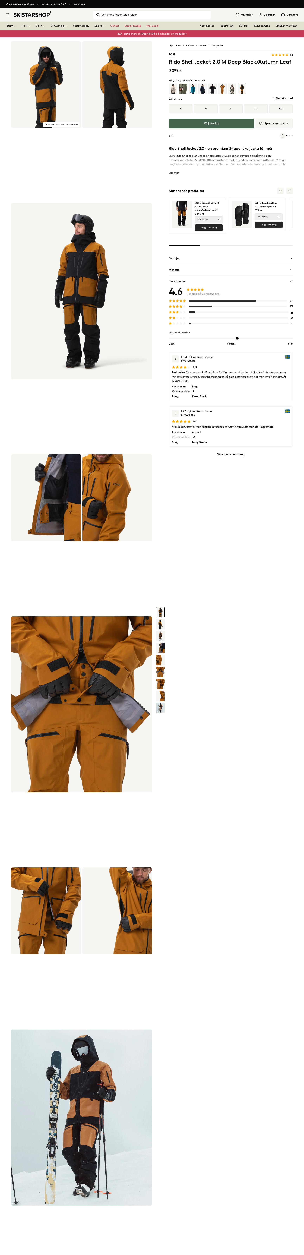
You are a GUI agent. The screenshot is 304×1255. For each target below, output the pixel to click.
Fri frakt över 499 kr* (53, 4)
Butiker (243, 25)
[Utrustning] (66, 25)
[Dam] (15, 25)
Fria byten (79, 4)
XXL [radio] (281, 108)
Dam (10, 25)
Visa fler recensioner (231, 454)
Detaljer (174, 258)
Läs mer (174, 172)
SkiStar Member (286, 25)
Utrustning (57, 25)
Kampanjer (207, 25)
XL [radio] (255, 108)
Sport (98, 25)
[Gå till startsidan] (32, 14)
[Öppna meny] (7, 14)
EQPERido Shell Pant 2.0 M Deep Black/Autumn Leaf (207, 206)
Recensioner (177, 281)
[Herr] (29, 25)
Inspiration (226, 25)
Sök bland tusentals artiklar (119, 14)
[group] (231, 108)
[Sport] (103, 25)
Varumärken (81, 25)
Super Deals (133, 25)
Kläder (190, 45)
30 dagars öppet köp (21, 4)
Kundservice (262, 25)
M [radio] (206, 108)
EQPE (172, 54)
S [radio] (181, 108)
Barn (39, 25)
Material (174, 269)
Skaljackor (217, 45)
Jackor (202, 45)
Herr (24, 25)
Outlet (114, 25)
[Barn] (43, 25)
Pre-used (152, 25)
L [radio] (231, 108)
